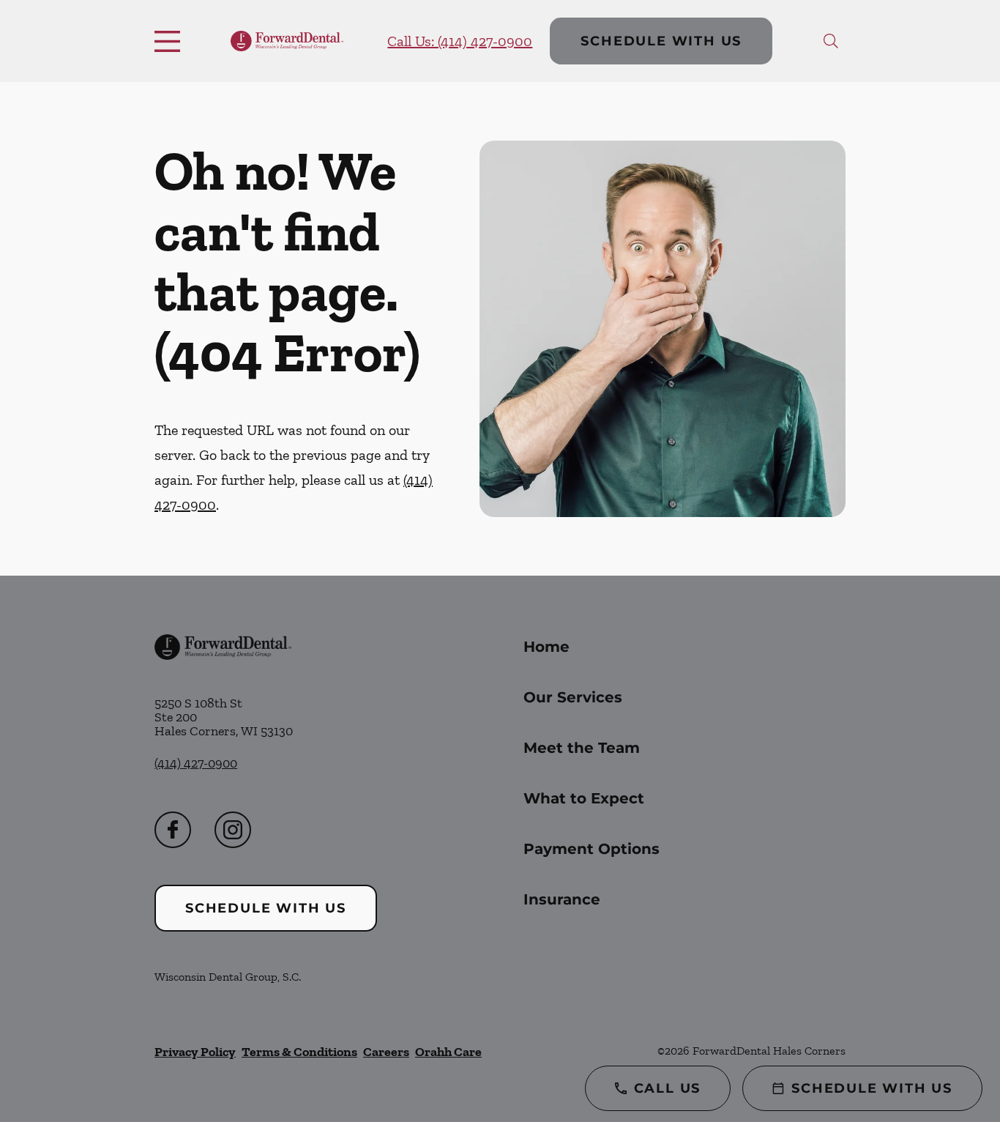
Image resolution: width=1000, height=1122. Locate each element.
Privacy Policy (195, 1052)
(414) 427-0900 (195, 763)
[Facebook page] (172, 829)
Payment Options (591, 849)
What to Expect (583, 798)
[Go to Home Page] (287, 41)
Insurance (561, 899)
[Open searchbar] (831, 41)
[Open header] (170, 41)
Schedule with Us (661, 41)
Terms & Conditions (299, 1052)
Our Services (572, 697)
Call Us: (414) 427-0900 (459, 41)
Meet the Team (581, 748)
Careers (386, 1052)
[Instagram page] (232, 829)
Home (546, 646)
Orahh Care (448, 1052)
